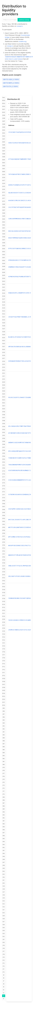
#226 (3, 331)
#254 (3, 248)
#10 (4, 972)
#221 (3, 346)
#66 (4, 806)
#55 (4, 838)
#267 (3, 210)
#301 (3, 109)
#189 (3, 441)
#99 (4, 708)
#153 (3, 548)
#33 (4, 903)
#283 (3, 162)
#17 (4, 951)
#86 (4, 746)
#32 (4, 906)
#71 (4, 791)
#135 (3, 601)
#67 (4, 803)
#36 (4, 895)
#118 (3, 651)
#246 (3, 272)
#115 (3, 660)
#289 (3, 145)
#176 (3, 480)
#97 (4, 714)
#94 (4, 723)
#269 (3, 204)
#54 (4, 841)
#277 (3, 180)
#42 (4, 877)
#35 (4, 898)
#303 (3, 103)
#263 (3, 222)
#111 (3, 672)
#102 (3, 699)
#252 (3, 254)
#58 (4, 829)
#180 (3, 468)
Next (3, 97)
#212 (3, 373)
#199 (3, 411)
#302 (3, 106)
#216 (3, 361)
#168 (3, 503)
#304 (3, 100)
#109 (3, 678)
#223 (3, 340)
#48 (4, 859)
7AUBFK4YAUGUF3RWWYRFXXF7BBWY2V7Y (19, 57)
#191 (3, 435)
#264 (3, 219)
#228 (3, 325)
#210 (3, 379)
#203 (3, 399)
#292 (3, 136)
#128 (3, 622)
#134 (3, 604)
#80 (4, 764)
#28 (4, 918)
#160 (3, 527)
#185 (3, 453)
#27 (4, 921)
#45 (4, 868)
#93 (4, 726)
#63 (4, 815)
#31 (4, 909)
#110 (3, 675)
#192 (3, 432)
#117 (3, 654)
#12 (4, 966)
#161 (3, 524)
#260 (3, 231)
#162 (3, 521)
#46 (4, 865)
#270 (3, 201)
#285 (3, 156)
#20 (4, 942)
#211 (3, 376)
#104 (3, 693)
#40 (4, 883)
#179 (3, 471)
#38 (4, 889)
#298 (3, 118)
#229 (3, 322)
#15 (4, 957)
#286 (3, 153)
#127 (3, 625)
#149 (3, 560)
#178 (3, 474)
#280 (3, 171)
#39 (4, 886)
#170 (3, 497)
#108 (3, 681)
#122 (3, 640)
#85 (4, 749)
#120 (3, 646)
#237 (3, 299)
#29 (4, 915)
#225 (3, 334)
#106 (3, 687)
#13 (4, 963)
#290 (3, 142)
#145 (3, 571)
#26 (4, 924)
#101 (3, 702)
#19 (4, 945)
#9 (3, 975)
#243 (3, 281)
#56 (4, 835)
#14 (4, 960)
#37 (4, 892)
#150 (3, 557)
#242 (3, 284)
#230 (3, 319)
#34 (4, 901)
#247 (3, 269)
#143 (3, 577)
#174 (3, 485)
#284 (3, 159)
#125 (3, 631)
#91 (4, 732)
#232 (3, 314)
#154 (3, 545)
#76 (4, 776)
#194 (3, 426)
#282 (3, 165)
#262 (3, 225)
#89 (4, 737)
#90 (4, 735)
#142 (3, 580)
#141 (3, 583)
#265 (3, 216)
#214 (3, 367)
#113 (3, 666)
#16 (4, 954)
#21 (4, 939)
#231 (3, 316)
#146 (3, 568)
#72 (4, 788)
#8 (3, 978)
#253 (3, 251)
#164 (3, 515)
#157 (3, 536)
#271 (3, 198)
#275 (3, 186)
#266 (3, 213)
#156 (3, 539)
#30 (4, 912)
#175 (3, 483)
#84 (4, 752)
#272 (3, 195)
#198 (3, 414)
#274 (3, 189)
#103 (3, 696)
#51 (4, 850)
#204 (3, 397)
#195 (3, 423)
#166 (3, 509)
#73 (4, 785)
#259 (3, 233)
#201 (3, 405)
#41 (4, 880)
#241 (3, 287)
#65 (4, 809)
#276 (3, 183)
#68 (4, 800)
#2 (3, 995)
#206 (3, 391)
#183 (3, 459)
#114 (3, 663)
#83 (4, 755)
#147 (3, 566)
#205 (3, 394)
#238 (3, 296)
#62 (4, 818)
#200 (3, 408)
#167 (3, 506)
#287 (3, 150)
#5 (3, 987)
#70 (4, 794)
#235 (3, 305)
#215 (3, 364)
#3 (3, 992)
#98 (4, 711)
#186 (3, 450)
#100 (3, 705)
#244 (3, 278)
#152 (3, 551)
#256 (3, 242)
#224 (3, 337)
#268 (3, 207)
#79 (4, 767)
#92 (4, 729)
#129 (3, 619)
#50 (4, 853)
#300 (3, 112)
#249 (3, 263)
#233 (3, 311)
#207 (3, 388)
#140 (3, 586)
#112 (3, 669)
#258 (3, 236)
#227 (3, 328)
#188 (3, 444)
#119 (3, 649)
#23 (4, 933)
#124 (3, 634)
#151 (3, 554)
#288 (3, 147)
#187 (3, 447)
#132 (3, 610)
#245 (3, 275)
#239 (3, 293)
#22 (4, 936)
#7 (3, 981)
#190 (3, 438)
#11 (3, 969)
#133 (3, 607)
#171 (3, 494)
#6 (3, 984)
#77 (4, 773)
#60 (4, 823)
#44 (4, 871)
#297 (3, 121)
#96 (4, 717)
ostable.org (22, 41)
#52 (4, 847)
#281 (3, 168)
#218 (3, 355)
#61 (4, 820)
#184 (3, 456)
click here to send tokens (13, 59)
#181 (3, 465)
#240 (3, 290)
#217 (3, 358)
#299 (3, 115)
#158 (3, 533)
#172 (3, 491)
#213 (3, 370)
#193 (3, 429)
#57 (4, 832)
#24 (4, 930)
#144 (3, 574)
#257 (3, 239)
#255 (3, 245)
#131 (3, 613)
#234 (3, 308)
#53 (4, 844)
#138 (3, 592)
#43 (4, 874)
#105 (3, 690)
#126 (3, 628)
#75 (4, 779)
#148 (3, 563)
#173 (3, 488)
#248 (3, 266)
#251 (3, 257)
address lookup (24, 20)
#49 (4, 856)
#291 (3, 139)
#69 (4, 797)
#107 (3, 684)
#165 (3, 512)
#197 (3, 417)
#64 (4, 812)
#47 (4, 862)
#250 (3, 260)
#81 (4, 761)
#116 (3, 657)
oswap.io (20, 26)
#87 (4, 743)
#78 (4, 770)
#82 (4, 758)
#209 (3, 382)
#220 (3, 349)
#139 (3, 589)
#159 (3, 530)
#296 (3, 124)
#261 (3, 228)
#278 (3, 177)
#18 (4, 948)
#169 (3, 500)
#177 (3, 477)
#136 (3, 598)
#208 (3, 385)
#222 (3, 343)
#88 (4, 740)
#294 (3, 130)
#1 (3, 998)
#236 (3, 302)
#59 (4, 826)
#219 (3, 352)
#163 (3, 518)
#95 (4, 720)
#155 (3, 542)
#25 (4, 927)
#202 (3, 402)
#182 (3, 462)
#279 (3, 174)
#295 (3, 127)
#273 (3, 192)
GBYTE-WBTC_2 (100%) (11, 83)
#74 (4, 782)
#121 (3, 643)
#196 (3, 420)
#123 (3, 637)
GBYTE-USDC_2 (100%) (11, 79)
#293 (3, 133)
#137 (3, 595)
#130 (3, 616)
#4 (3, 989)
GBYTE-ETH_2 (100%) (10, 86)
